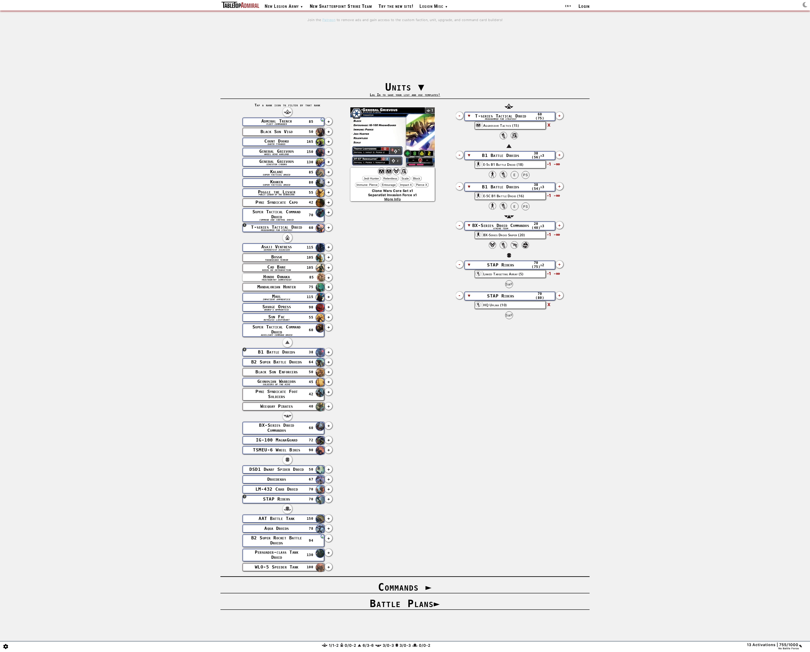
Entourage (389, 184)
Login (584, 6)
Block (416, 178)
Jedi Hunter (371, 178)
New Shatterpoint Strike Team (341, 6)
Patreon (329, 20)
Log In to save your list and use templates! (405, 95)
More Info (392, 199)
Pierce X (421, 184)
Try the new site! (395, 6)
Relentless (390, 178)
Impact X (406, 184)
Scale (405, 178)
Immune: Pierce (367, 184)
